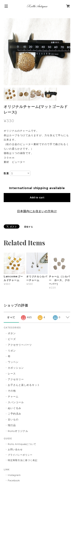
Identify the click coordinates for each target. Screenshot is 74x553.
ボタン (12, 333)
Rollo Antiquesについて (22, 444)
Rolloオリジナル (18, 431)
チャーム (13, 396)
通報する (28, 226)
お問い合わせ (15, 449)
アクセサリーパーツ (20, 344)
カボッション (16, 367)
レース (12, 373)
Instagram (14, 475)
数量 (6, 173)
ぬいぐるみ (14, 408)
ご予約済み (14, 413)
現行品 (12, 425)
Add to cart (37, 197)
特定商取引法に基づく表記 (22, 460)
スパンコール (16, 402)
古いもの (13, 419)
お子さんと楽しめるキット (24, 384)
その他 (12, 390)
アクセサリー (16, 379)
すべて (11, 317)
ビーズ (12, 339)
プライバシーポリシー (20, 454)
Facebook (14, 480)
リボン (12, 350)
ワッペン (13, 362)
